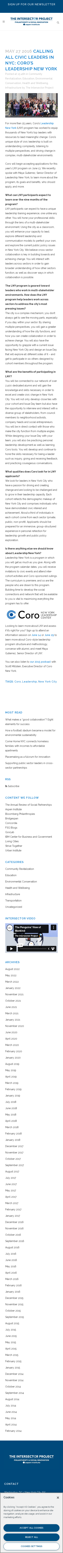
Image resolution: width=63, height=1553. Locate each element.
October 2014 (13, 1386)
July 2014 (10, 1405)
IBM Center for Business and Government (28, 836)
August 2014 (12, 1399)
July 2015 (10, 1329)
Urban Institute (13, 850)
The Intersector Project (40, 87)
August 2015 (12, 1323)
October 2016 (13, 1234)
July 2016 (10, 1253)
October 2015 (13, 1310)
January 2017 (12, 1215)
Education (28, 78)
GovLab (9, 832)
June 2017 (11, 1184)
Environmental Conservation (21, 881)
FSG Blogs (11, 827)
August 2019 (12, 1064)
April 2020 (11, 1038)
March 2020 (12, 1045)
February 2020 (13, 1051)
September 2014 (14, 1393)
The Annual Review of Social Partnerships (28, 804)
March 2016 (12, 1279)
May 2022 (10, 975)
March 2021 (11, 1013)
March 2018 (12, 1127)
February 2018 (13, 1133)
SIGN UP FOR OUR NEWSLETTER (31, 4)
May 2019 (10, 1070)
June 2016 (11, 1260)
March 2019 (11, 1083)
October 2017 (13, 1158)
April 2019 (11, 1076)
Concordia (11, 823)
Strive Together (13, 846)
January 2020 (13, 1057)
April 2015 (10, 1348)
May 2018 (10, 1114)
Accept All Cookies (31, 1527)
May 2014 (10, 1418)
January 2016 (12, 1291)
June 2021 (11, 1007)
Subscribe (13, 786)
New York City (47, 681)
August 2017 (12, 1171)
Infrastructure (13, 87)
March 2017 (11, 1203)
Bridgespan (11, 818)
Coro (18, 681)
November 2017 (14, 1152)
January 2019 (12, 1095)
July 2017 (10, 1177)
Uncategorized (13, 906)
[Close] (58, 1498)
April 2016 (11, 1272)
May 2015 (10, 1342)
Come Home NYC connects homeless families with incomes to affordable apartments (27, 746)
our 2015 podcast (40, 661)
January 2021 (12, 1019)
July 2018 (10, 1102)
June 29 (49, 635)
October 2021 (13, 1000)
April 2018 (11, 1121)
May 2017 (10, 1190)
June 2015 (11, 1336)
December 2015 (14, 1298)
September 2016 (14, 1241)
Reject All (31, 1537)
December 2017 (14, 1146)
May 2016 (10, 1266)
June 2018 (11, 1108)
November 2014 (14, 1380)
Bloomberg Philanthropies (20, 814)
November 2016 (14, 1228)
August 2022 (12, 969)
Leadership (29, 681)
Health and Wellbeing (35, 83)
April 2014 (11, 1424)
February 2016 (13, 1285)
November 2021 (14, 994)
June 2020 (11, 1032)
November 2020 (14, 1026)
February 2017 (13, 1209)
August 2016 (12, 1247)
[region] (31, 1523)
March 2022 (12, 981)
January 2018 (12, 1139)
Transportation (13, 900)
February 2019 (13, 1089)
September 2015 (14, 1317)
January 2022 (12, 988)
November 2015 (14, 1304)
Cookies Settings (31, 1546)
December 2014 (14, 1374)
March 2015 (11, 1355)
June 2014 (11, 1411)
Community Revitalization (19, 869)
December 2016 (14, 1222)
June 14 (36, 635)
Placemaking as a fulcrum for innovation (27, 756)
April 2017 (10, 1196)
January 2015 (12, 1367)
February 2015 (13, 1361)
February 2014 (13, 1430)
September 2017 (14, 1165)
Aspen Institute (13, 809)
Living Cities (12, 841)
